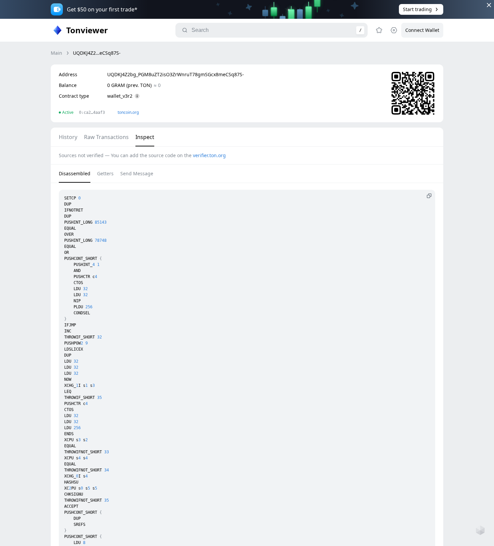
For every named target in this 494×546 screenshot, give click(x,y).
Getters (105, 173)
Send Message (136, 173)
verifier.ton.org (209, 155)
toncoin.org (128, 112)
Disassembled (74, 173)
